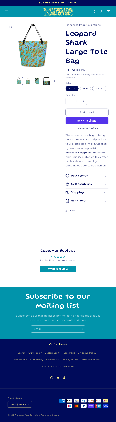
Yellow (99, 88)
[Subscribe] (81, 329)
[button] (6, 11)
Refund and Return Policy (28, 359)
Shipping (85, 74)
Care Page (69, 352)
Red (85, 88)
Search (22, 352)
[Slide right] (54, 81)
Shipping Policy (87, 352)
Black (72, 88)
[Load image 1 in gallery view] (19, 81)
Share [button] (72, 210)
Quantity (70, 95)
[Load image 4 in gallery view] (46, 81)
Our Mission (35, 352)
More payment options (87, 128)
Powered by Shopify (50, 415)
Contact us (52, 359)
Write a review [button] (58, 268)
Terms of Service (90, 359)
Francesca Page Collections (27, 415)
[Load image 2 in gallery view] (28, 81)
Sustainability (52, 352)
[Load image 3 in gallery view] (37, 81)
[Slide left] (11, 81)
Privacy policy (70, 359)
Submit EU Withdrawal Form (58, 366)
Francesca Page (76, 152)
